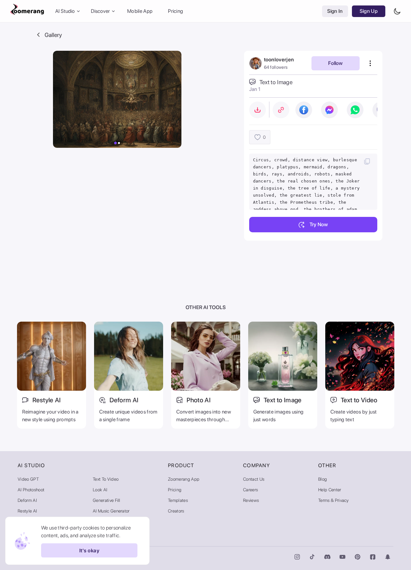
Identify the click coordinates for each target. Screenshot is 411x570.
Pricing (175, 11)
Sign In (335, 11)
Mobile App (140, 11)
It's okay (89, 551)
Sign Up (369, 11)
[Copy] (367, 161)
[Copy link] (281, 110)
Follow (335, 63)
